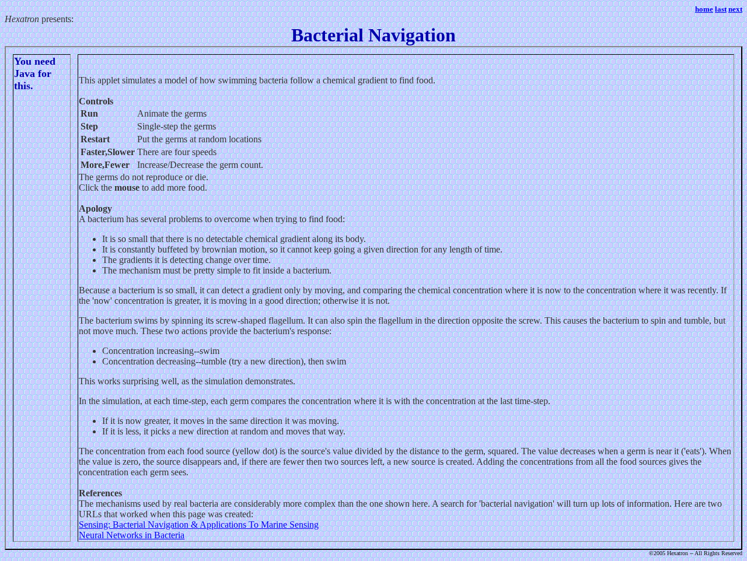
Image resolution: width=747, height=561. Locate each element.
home (704, 9)
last (721, 9)
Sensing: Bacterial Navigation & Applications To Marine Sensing (199, 525)
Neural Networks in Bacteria (131, 535)
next (735, 9)
